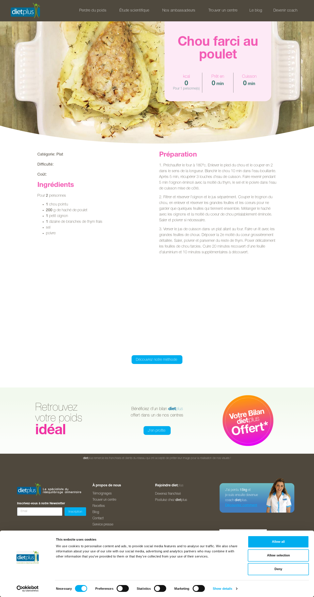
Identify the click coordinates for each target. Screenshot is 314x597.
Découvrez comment (241, 505)
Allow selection (278, 555)
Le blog (255, 11)
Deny (278, 569)
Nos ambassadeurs (178, 11)
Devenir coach (285, 11)
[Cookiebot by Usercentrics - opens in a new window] (27, 588)
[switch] (123, 588)
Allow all (278, 541)
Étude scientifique (134, 11)
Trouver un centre (223, 11)
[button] (135, 349)
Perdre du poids (93, 11)
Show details (222, 588)
